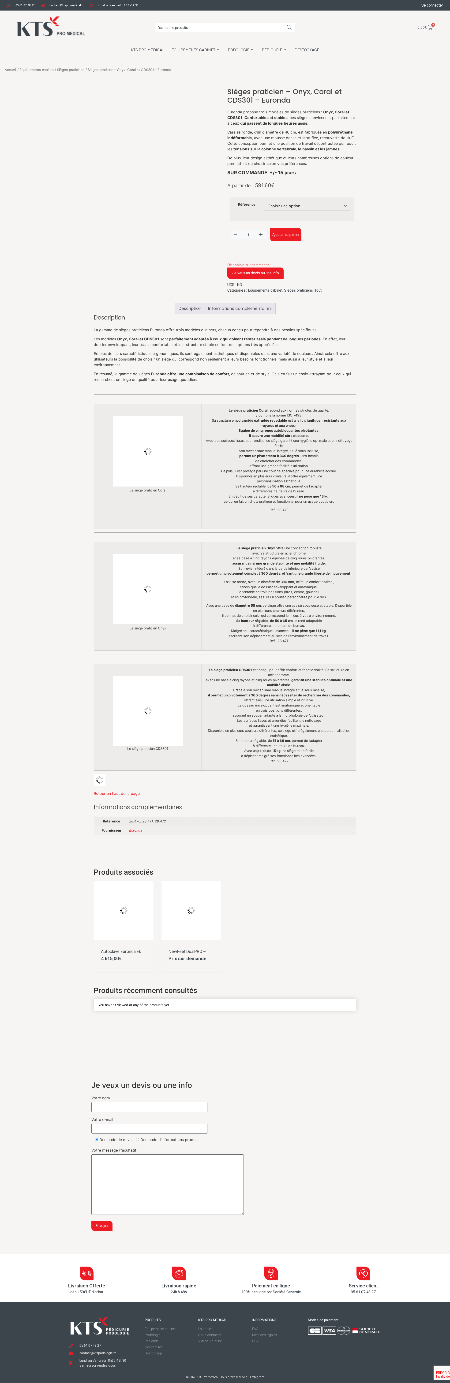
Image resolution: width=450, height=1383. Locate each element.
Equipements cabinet (193, 50)
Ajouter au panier (286, 234)
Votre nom (100, 1098)
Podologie (238, 50)
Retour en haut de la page (117, 793)
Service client (363, 1286)
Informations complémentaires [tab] (240, 308)
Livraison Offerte (86, 1286)
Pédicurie (272, 50)
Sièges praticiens (71, 70)
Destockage (307, 50)
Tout (318, 290)
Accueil (10, 70)
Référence (246, 204)
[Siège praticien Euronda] (99, 784)
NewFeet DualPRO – (187, 951)
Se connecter (432, 5)
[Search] (289, 27)
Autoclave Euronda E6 (121, 951)
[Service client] (363, 1273)
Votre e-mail (102, 1119)
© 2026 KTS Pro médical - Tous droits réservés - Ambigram (225, 1377)
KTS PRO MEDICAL (148, 50)
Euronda (135, 830)
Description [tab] (190, 308)
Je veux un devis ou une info (255, 273)
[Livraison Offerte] (87, 1273)
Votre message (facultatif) (114, 1150)
